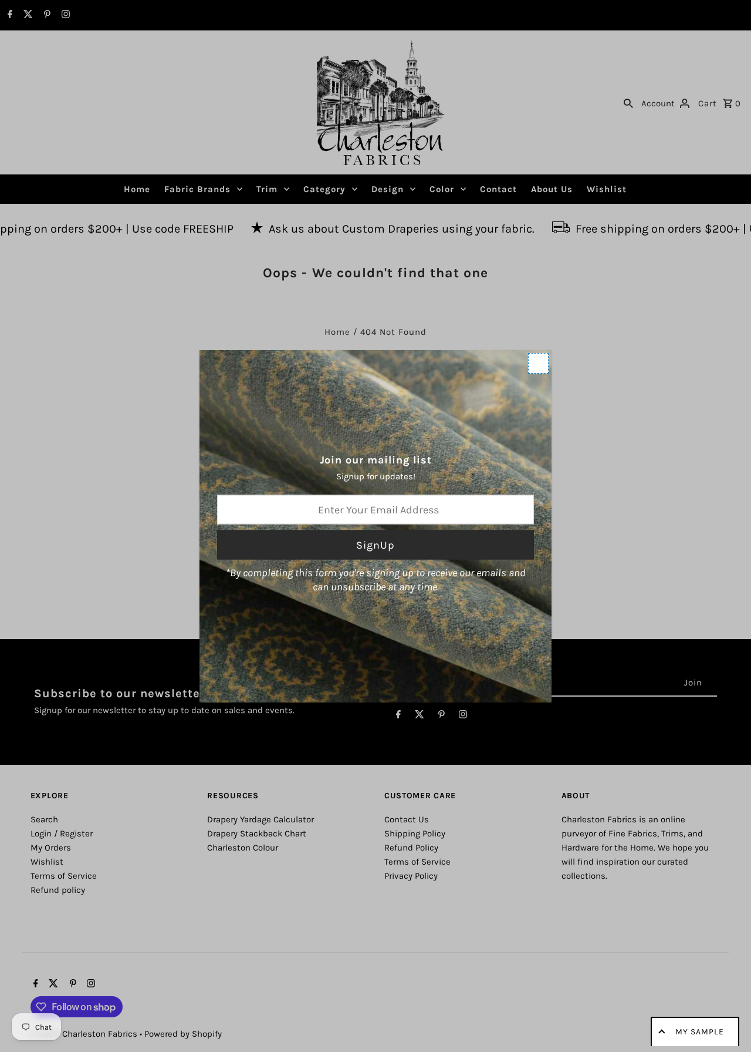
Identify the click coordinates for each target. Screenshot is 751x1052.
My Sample (699, 1032)
